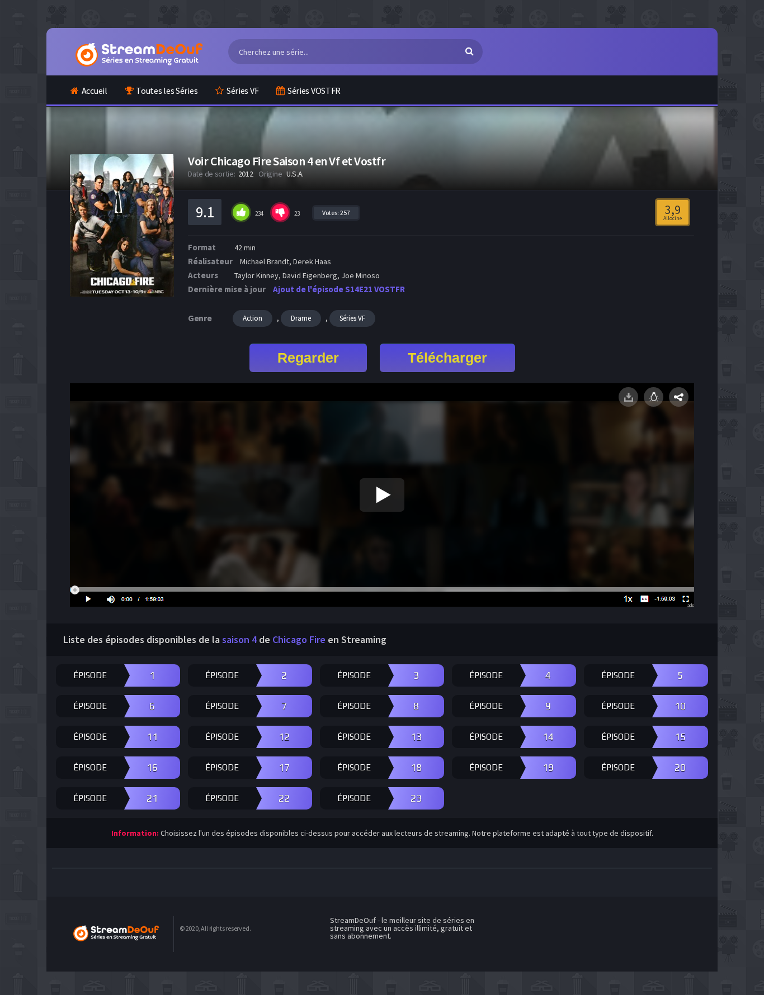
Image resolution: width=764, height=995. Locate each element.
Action (252, 318)
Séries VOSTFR (314, 90)
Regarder (308, 357)
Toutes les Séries (166, 90)
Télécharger (447, 357)
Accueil (94, 90)
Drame (301, 318)
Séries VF (242, 90)
